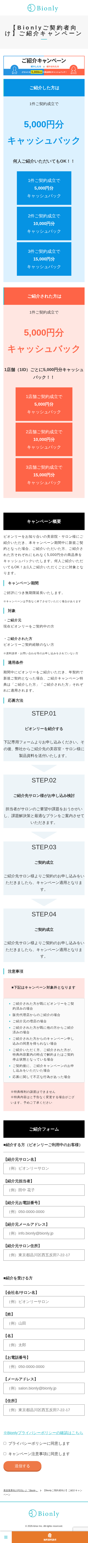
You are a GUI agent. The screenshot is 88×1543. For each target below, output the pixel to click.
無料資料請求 (50, 1540)
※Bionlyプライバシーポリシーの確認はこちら (43, 1433)
